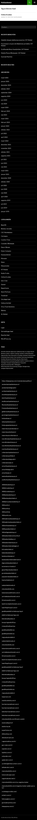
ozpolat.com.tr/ (7, 749)
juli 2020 (4, 185)
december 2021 (6, 144)
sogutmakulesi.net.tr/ (8, 778)
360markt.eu (6, 508)
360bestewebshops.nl (9, 495)
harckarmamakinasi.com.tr (10, 704)
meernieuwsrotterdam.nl (10, 435)
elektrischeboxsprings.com (10, 615)
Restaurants (9, 359)
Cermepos (4, 236)
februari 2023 (5, 122)
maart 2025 (4, 78)
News (3, 262)
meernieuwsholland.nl (9, 432)
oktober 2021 (5, 152)
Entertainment (31, 355)
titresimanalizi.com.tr (9, 600)
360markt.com (6, 515)
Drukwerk (25, 355)
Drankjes (20, 355)
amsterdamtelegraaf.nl (9, 388)
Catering (16, 353)
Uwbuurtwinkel (6, 303)
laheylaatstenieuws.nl (9, 422)
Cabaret (12, 353)
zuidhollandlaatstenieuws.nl (11, 480)
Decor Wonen (5, 247)
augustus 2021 (5, 156)
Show (22, 359)
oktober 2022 (5, 130)
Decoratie (13, 355)
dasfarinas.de (6, 726)
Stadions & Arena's (29, 361)
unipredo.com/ (6, 756)
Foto (15, 357)
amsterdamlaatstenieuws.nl (10, 384)
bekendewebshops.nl (8, 553)
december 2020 (6, 178)
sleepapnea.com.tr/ (8, 806)
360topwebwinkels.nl (9, 529)
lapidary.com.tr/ (7, 752)
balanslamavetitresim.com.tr (11, 593)
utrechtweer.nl (6, 473)
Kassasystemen (6, 255)
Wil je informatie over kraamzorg (9, 366)
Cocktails (21, 353)
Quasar (3, 284)
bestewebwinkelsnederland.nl (11, 559)
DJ (17, 355)
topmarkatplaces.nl (8, 580)
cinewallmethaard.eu (8, 626)
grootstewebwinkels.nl (9, 573)
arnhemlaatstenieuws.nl (9, 391)
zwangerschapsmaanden (7, 368)
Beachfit (3, 225)
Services (19, 359)
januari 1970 (5, 211)
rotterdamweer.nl (7, 463)
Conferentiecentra (28, 353)
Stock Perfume (5, 292)
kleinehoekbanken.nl (8, 619)
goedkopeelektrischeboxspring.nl (12, 611)
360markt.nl (6, 505)
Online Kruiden (6, 15)
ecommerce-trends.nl (9, 566)
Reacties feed (5, 335)
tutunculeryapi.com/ (8, 775)
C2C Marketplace (6, 232)
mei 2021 (4, 167)
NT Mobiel (4, 269)
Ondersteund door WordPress (9, 817)
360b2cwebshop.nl (8, 488)
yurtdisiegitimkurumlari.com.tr (12, 763)
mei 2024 (4, 104)
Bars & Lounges (26, 351)
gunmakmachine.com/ (9, 802)
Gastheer (19, 357)
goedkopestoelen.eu (8, 633)
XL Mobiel (4, 314)
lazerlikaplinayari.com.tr (9, 607)
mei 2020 (4, 193)
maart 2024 (4, 107)
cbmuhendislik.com (8, 589)
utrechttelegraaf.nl (8, 469)
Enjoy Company (6, 251)
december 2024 (6, 85)
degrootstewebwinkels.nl (10, 563)
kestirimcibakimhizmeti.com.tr (11, 604)
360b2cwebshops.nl (8, 491)
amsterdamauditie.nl (25, 381)
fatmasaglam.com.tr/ (8, 799)
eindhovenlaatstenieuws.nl (10, 401)
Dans (9, 355)
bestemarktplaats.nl (8, 556)
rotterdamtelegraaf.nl (9, 459)
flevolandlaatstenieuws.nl (10, 405)
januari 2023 (5, 126)
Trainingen (3, 362)
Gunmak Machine (6, 57)
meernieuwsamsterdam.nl (10, 428)
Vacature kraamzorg (6, 364)
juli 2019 (4, 204)
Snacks (26, 359)
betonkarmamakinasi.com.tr (11, 715)
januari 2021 (5, 174)
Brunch (32, 351)
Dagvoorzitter (4, 355)
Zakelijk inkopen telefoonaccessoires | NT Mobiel (16, 40)
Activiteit (3, 351)
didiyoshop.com (7, 734)
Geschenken (30, 357)
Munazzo (4, 258)
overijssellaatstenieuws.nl (10, 449)
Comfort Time (5, 240)
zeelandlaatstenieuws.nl (9, 476)
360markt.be (6, 512)
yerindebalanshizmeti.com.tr (11, 596)
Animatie (8, 351)
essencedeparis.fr (7, 723)
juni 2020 (4, 189)
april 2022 (4, 137)
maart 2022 (4, 141)
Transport (9, 362)
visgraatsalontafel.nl (8, 637)
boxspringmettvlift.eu (9, 622)
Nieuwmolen (5, 266)
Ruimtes (14, 359)
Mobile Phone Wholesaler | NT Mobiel (13, 53)
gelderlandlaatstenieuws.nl (10, 411)
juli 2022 (4, 133)
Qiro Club (4, 281)
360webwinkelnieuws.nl (9, 542)
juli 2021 (4, 159)
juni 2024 (4, 100)
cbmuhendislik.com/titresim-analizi (13, 719)
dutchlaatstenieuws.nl (9, 398)
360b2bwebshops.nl (8, 484)
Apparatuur (13, 351)
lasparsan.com (6, 697)
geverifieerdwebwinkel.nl (10, 570)
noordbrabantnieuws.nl (9, 442)
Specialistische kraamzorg (7, 361)
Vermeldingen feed (7, 331)
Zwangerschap (26, 366)
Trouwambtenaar (16, 362)
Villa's (12, 364)
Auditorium (19, 351)
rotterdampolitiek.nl (8, 456)
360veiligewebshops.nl (9, 532)
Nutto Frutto (5, 273)
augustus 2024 (5, 96)
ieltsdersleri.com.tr (8, 767)
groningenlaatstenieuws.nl (10, 415)
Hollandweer (6, 2)
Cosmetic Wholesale (7, 243)
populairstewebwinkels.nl (10, 576)
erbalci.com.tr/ (6, 795)
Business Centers (5, 353)
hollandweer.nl (6, 418)
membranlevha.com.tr (9, 700)
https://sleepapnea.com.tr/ (10, 381)
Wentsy (3, 310)
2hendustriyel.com (8, 737)
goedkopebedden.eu (8, 630)
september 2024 (6, 92)
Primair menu (34, 2)
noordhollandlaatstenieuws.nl (11, 445)
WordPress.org (6, 339)
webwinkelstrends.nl (8, 585)
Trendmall (4, 295)
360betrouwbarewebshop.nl (11, 502)
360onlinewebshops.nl (9, 525)
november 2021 (6, 148)
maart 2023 (4, 118)
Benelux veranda (6, 229)
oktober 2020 (5, 182)
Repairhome (5, 288)
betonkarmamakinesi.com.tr (11, 711)
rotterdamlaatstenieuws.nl (10, 452)
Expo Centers (10, 357)
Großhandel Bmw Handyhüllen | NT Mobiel (15, 49)
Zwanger (20, 366)
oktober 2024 (5, 89)
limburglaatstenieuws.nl (9, 425)
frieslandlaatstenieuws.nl (10, 408)
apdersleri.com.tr (7, 760)
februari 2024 (5, 111)
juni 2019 (4, 208)
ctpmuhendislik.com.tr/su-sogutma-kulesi (15, 782)
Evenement (4, 357)
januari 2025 (5, 81)
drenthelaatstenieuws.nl (9, 394)
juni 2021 (4, 163)
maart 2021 (4, 170)
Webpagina (17, 364)
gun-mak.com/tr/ (7, 745)
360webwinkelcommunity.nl (11, 536)
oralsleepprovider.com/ (9, 791)
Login (3, 328)
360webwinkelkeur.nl (9, 539)
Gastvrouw (24, 357)
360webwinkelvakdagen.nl (10, 546)
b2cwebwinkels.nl (7, 549)
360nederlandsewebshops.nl (11, 519)
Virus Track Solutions (8, 307)
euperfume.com (7, 730)
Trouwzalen (23, 362)
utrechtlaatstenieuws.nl (9, 466)
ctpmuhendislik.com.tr (9, 771)
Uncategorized (5, 299)
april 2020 (4, 196)
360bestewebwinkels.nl (9, 498)
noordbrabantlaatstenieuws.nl (11, 439)
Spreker (22, 361)
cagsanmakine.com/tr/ (9, 741)
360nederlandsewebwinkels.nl (11, 522)
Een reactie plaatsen (16, 17)
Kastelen (3, 359)
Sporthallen (17, 361)
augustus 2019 (5, 200)
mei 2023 (4, 115)
